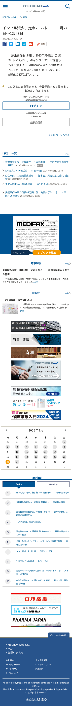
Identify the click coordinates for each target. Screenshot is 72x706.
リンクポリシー (13, 664)
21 (55, 456)
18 (26, 456)
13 (45, 451)
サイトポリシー (13, 668)
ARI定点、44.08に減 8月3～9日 (23, 170)
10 (17, 451)
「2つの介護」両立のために (17, 300)
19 (36, 456)
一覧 (65, 153)
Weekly (53, 484)
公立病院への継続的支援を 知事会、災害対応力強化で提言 (36, 177)
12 (36, 451)
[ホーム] (36, 5)
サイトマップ (12, 673)
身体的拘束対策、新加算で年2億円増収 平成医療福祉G (42, 492)
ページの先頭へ (61, 635)
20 (45, 456)
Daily (19, 484)
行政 (25, 17)
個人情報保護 (41, 660)
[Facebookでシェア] (5, 43)
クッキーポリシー (43, 664)
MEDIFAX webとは (19, 644)
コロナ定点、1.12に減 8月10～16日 (34, 551)
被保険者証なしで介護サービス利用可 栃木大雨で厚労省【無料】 (36, 163)
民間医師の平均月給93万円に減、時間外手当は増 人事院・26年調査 (35, 194)
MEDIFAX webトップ (12, 17)
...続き (36, 281)
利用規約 (39, 668)
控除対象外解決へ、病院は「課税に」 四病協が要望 (40, 502)
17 (17, 456)
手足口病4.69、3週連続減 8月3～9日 (26, 183)
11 (26, 451)
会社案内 (10, 660)
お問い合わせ (16, 652)
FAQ (10, 648)
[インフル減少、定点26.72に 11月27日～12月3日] (24, 43)
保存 (43, 44)
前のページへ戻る (60, 134)
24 (17, 461)
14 (55, 451)
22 (64, 456)
